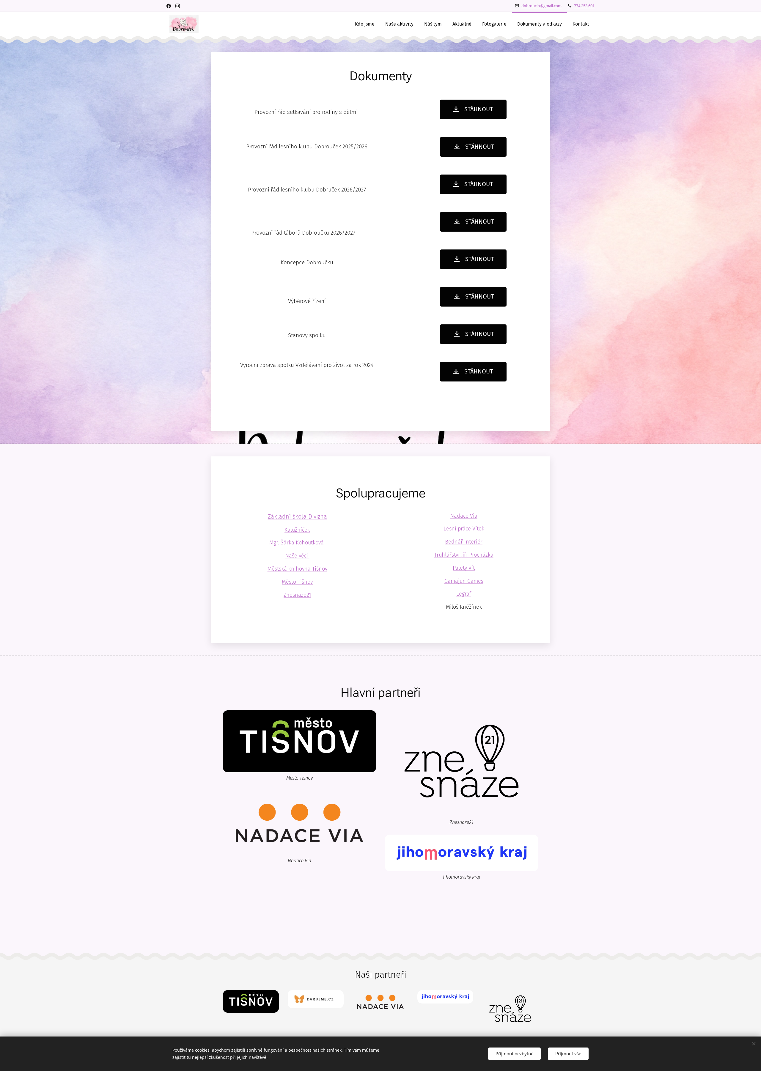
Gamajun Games (463, 581)
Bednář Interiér (463, 541)
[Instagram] (177, 6)
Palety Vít (464, 568)
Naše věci (297, 555)
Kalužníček (297, 530)
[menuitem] (365, 24)
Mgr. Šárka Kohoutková (297, 542)
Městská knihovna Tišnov (297, 569)
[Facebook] (168, 6)
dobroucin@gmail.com (541, 5)
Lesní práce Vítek (464, 528)
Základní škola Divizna (297, 516)
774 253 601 (584, 5)
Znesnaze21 (297, 595)
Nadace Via (463, 516)
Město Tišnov (297, 582)
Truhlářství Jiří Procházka (463, 555)
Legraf (463, 594)
